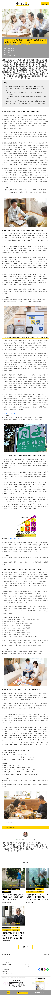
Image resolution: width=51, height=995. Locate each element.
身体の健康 (39, 889)
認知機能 (30, 892)
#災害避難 (6, 45)
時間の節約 (6, 892)
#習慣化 (15, 885)
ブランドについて (6, 962)
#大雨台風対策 (33, 885)
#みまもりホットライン (20, 923)
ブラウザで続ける (39, 993)
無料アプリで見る (22, 992)
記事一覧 (25, 947)
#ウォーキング (9, 885)
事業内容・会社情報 (6, 964)
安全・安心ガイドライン (7, 973)
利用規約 (27, 964)
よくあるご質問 (5, 969)
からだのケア (6, 889)
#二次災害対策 (18, 45)
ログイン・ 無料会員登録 (45, 3)
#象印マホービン (9, 923)
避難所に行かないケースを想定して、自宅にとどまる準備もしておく (26, 103)
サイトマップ (28, 962)
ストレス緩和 (15, 889)
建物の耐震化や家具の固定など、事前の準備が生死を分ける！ (24, 86)
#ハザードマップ (26, 45)
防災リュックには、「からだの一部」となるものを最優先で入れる (25, 101)
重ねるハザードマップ (8, 413)
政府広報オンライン (15, 538)
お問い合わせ (5, 971)
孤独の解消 (39, 892)
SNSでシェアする (7, 822)
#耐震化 (11, 45)
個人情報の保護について (31, 966)
